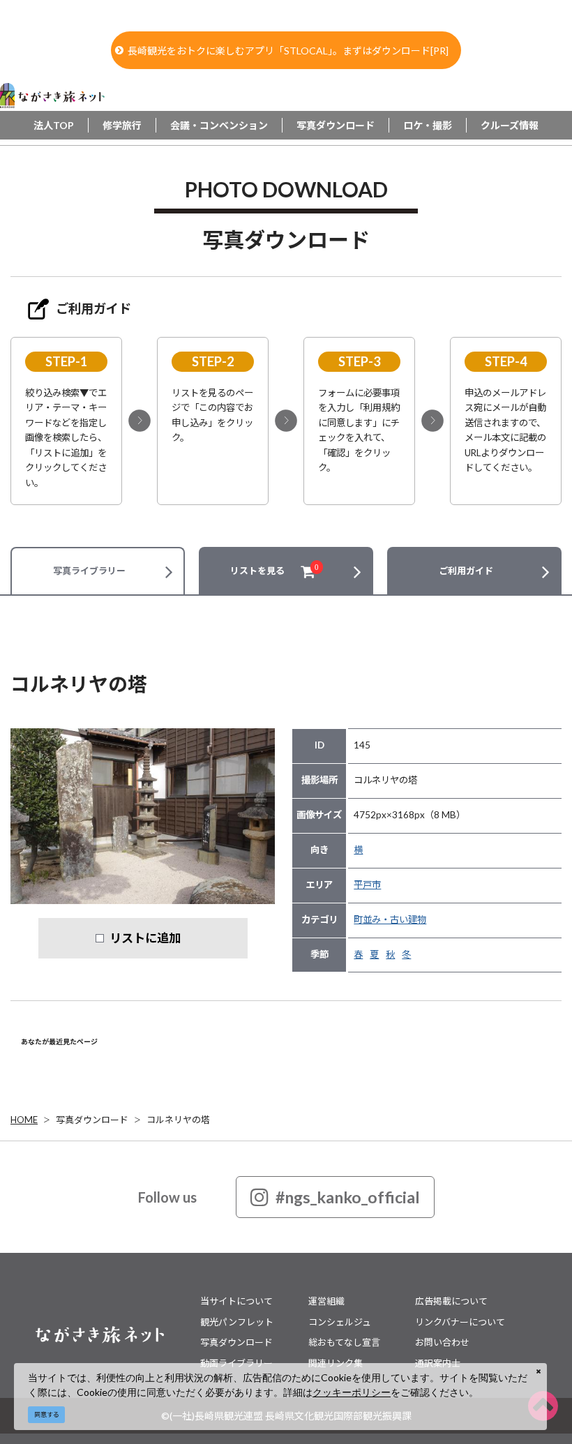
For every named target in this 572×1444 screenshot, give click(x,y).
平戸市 (367, 884)
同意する (46, 1414)
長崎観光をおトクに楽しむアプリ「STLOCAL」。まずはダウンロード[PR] (288, 51)
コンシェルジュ (339, 1322)
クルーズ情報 (510, 125)
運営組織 (326, 1301)
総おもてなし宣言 (344, 1342)
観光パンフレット (236, 1322)
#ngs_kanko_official (348, 1197)
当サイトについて (236, 1301)
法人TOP (53, 125)
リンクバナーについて (460, 1322)
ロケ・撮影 (427, 125)
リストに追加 (145, 938)
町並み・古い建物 (390, 919)
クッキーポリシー (352, 1392)
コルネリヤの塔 (178, 1119)
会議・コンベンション (219, 125)
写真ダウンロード (335, 125)
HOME (24, 1119)
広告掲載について (451, 1301)
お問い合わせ (442, 1342)
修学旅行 (122, 125)
